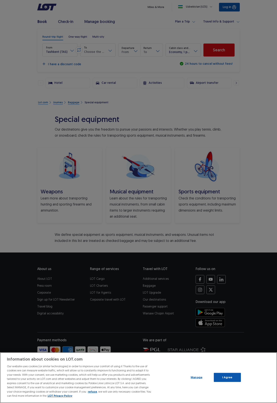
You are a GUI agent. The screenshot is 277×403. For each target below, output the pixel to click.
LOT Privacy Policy (60, 395)
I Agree (227, 377)
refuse (92, 391)
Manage (196, 377)
